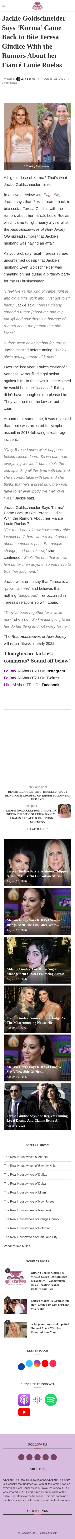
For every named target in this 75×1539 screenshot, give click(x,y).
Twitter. (53, 678)
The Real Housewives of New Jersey (29, 1201)
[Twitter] (29, 1457)
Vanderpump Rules (17, 1246)
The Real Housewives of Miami (25, 1192)
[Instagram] (37, 1457)
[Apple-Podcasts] (24, 1396)
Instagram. (56, 671)
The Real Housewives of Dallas (25, 1174)
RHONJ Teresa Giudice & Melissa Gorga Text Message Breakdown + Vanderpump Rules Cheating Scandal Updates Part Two (49, 1280)
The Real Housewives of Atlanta (26, 1157)
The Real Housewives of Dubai (25, 1183)
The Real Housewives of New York (28, 1210)
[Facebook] (21, 1457)
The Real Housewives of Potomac (27, 1228)
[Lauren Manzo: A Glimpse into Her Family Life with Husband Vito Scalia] (15, 1306)
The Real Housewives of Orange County (31, 1219)
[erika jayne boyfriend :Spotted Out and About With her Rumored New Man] (15, 1330)
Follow (10, 671)
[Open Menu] (3, 5)
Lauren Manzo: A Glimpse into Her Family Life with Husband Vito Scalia (50, 1304)
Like (8, 685)
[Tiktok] (45, 1457)
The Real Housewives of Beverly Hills (30, 1165)
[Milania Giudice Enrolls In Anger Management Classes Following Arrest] (37, 960)
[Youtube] (24, 1408)
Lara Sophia (28, 78)
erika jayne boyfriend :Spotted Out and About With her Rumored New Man (50, 1328)
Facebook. (51, 685)
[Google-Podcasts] (37, 1396)
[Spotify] (51, 1396)
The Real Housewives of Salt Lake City (30, 1237)
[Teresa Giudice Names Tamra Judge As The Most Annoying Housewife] (37, 1008)
